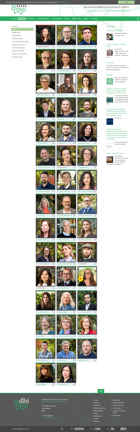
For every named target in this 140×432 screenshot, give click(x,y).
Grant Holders (16, 35)
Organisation (16, 32)
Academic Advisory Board (20, 42)
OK (126, 2)
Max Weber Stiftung (18, 48)
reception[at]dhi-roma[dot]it (51, 418)
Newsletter (110, 75)
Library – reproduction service (115, 153)
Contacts (15, 26)
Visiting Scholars (17, 38)
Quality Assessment (18, 45)
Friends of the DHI (18, 51)
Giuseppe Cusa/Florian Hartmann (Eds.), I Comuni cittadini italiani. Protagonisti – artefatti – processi (117, 91)
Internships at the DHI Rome (115, 30)
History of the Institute (19, 54)
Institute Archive (17, 57)
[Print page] (62, 429)
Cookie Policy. (63, 2)
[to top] (101, 391)
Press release (110, 63)
